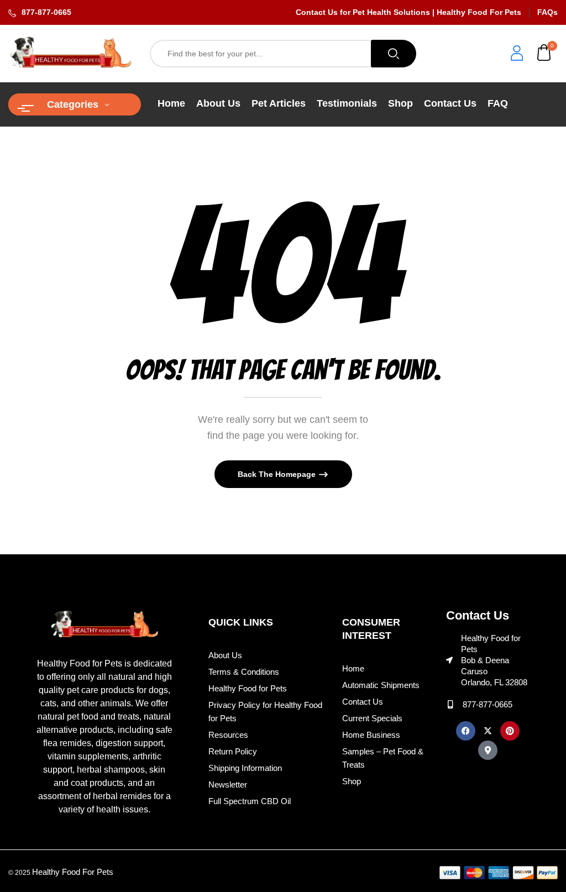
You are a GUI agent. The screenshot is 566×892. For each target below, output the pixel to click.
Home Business (371, 734)
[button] (544, 54)
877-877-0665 (46, 12)
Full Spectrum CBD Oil (249, 801)
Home (353, 668)
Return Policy (232, 751)
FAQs (547, 12)
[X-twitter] (487, 731)
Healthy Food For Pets (72, 872)
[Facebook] (465, 731)
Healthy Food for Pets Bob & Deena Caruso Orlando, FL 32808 (494, 660)
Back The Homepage (278, 474)
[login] (517, 54)
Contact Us (362, 701)
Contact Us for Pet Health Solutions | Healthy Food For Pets (408, 12)
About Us (225, 655)
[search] (393, 53)
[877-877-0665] (450, 704)
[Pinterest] (510, 731)
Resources (228, 734)
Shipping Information (245, 768)
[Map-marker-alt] (487, 750)
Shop (351, 781)
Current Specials (372, 718)
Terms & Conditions (243, 671)
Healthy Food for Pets (247, 688)
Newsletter (227, 784)
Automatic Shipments (381, 685)
